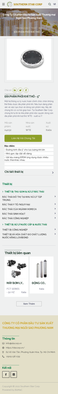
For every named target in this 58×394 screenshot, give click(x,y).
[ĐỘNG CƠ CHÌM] (41, 275)
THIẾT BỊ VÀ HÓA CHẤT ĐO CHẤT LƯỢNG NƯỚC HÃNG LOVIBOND (24, 236)
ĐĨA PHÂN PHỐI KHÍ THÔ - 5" (29, 32)
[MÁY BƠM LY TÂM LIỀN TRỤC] (16, 277)
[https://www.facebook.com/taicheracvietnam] (5, 374)
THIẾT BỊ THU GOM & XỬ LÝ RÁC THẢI (24, 191)
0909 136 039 (13, 356)
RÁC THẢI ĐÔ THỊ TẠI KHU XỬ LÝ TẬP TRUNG (22, 198)
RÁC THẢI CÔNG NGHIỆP (15, 218)
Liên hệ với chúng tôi (23, 138)
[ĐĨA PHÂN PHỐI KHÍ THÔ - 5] (29, 59)
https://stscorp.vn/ (15, 347)
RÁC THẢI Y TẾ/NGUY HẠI (16, 204)
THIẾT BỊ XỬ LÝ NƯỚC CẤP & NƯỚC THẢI (26, 224)
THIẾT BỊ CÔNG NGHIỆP (15, 229)
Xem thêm (29, 303)
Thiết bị (36, 28)
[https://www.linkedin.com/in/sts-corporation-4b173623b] (14, 374)
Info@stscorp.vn (14, 343)
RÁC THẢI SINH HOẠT (13, 214)
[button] (3, 4)
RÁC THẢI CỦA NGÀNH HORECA (19, 209)
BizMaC (18, 390)
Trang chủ (22, 28)
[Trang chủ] (24, 4)
